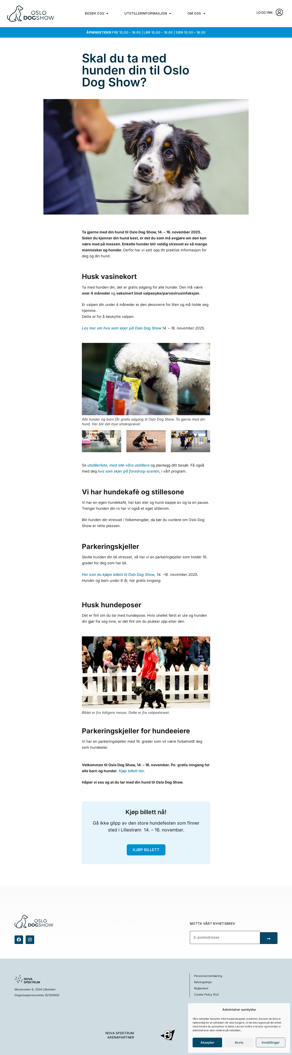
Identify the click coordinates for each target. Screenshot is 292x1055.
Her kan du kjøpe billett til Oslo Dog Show (118, 574)
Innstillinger (271, 1042)
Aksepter (207, 1042)
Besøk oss (94, 13)
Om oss (194, 13)
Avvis (239, 1042)
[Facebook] (19, 939)
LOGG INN (264, 12)
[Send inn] (268, 938)
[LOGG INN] (279, 12)
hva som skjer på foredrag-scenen (128, 471)
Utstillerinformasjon (145, 13)
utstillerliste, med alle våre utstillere (118, 465)
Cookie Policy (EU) (206, 994)
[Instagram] (30, 939)
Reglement (201, 988)
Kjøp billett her (131, 771)
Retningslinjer (203, 982)
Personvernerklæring (208, 976)
